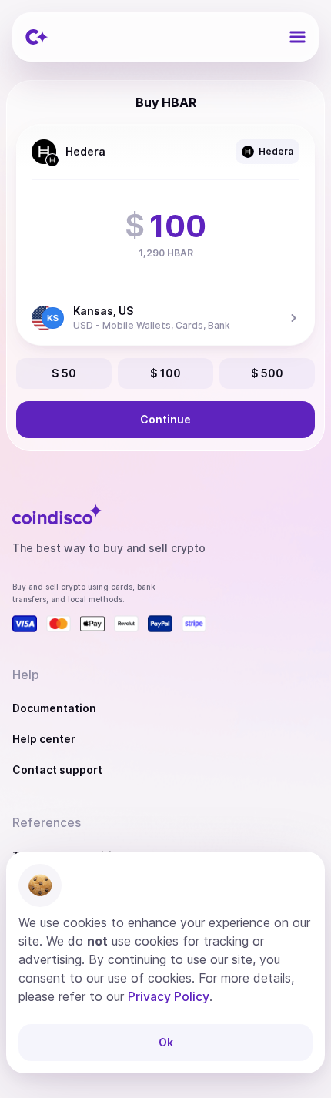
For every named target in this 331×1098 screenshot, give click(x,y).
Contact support (57, 769)
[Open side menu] (297, 37)
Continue (165, 419)
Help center (43, 738)
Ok (166, 1042)
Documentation (54, 708)
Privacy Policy (168, 996)
